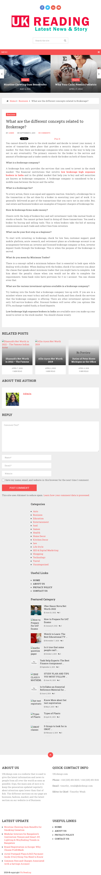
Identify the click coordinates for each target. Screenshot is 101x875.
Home (13, 101)
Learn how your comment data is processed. (67, 495)
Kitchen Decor (40, 539)
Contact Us (40, 590)
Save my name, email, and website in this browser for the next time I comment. (47, 480)
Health (36, 532)
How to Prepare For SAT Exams (56, 620)
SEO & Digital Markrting (45, 550)
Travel (36, 561)
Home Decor (39, 536)
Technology (39, 557)
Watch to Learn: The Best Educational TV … (55, 635)
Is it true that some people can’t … (54, 648)
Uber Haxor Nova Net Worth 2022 (55, 607)
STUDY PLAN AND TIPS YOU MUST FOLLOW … (56, 675)
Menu (4, 52)
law (35, 543)
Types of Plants (52, 713)
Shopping (38, 553)
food (35, 525)
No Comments (44, 133)
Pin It (57, 138)
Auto (35, 511)
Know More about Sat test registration (55, 701)
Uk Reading (25, 872)
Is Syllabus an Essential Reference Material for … (53, 688)
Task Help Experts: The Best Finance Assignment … (54, 662)
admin (11, 133)
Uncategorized (41, 564)
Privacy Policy (42, 587)
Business (23, 101)
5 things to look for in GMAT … (55, 727)
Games (36, 529)
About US (39, 583)
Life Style (38, 546)
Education (38, 518)
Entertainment (41, 522)
